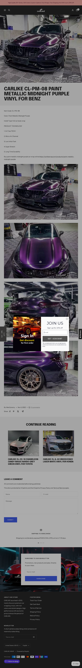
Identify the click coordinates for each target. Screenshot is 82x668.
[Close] (67, 319)
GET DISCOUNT (55, 339)
